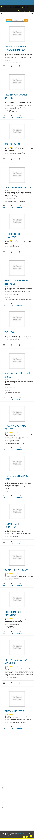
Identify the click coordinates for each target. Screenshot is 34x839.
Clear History (25, 11)
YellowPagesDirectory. (22, 833)
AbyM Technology (23, 835)
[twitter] (24, 837)
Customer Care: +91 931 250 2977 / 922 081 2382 (17, 7)
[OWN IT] (19, 66)
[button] (1, 7)
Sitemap (3, 833)
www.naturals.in (13, 393)
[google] (27, 837)
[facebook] (31, 835)
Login (30, 11)
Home (19, 11)
